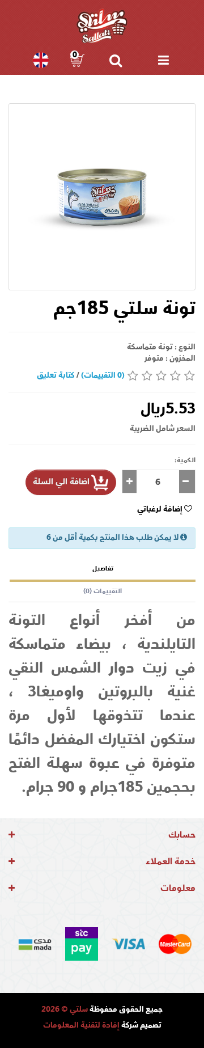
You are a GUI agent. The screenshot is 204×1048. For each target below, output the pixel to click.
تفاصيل (102, 569)
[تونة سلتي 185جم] (102, 196)
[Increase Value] (129, 481)
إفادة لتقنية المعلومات (81, 1026)
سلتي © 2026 (64, 1010)
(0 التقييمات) (103, 376)
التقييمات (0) (102, 591)
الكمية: (185, 461)
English (39, 60)
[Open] (163, 60)
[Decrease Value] (187, 481)
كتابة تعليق (56, 376)
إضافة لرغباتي (160, 510)
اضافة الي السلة (61, 482)
